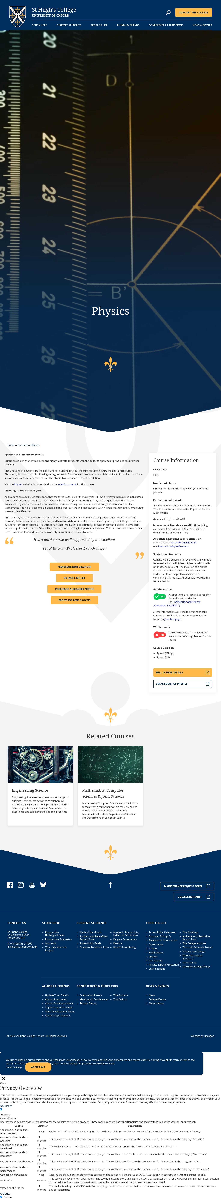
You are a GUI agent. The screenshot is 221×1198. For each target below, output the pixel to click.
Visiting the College (193, 951)
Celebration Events (91, 995)
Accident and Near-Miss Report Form (93, 938)
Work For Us (189, 962)
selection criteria (67, 484)
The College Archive (194, 943)
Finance (117, 943)
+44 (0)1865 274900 (21, 943)
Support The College (193, 12)
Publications (156, 952)
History (153, 948)
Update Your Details (57, 995)
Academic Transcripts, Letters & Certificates (126, 934)
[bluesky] (43, 887)
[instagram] (21, 887)
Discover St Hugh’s (160, 936)
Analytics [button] (5, 1193)
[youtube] (32, 887)
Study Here (39, 25)
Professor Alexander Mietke (74, 589)
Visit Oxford (120, 999)
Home (11, 445)
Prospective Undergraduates (54, 934)
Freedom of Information (163, 940)
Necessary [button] (6, 1106)
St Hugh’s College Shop (196, 966)
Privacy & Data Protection (164, 964)
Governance (156, 944)
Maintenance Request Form (183, 886)
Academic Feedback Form (94, 947)
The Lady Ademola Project (56, 949)
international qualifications (173, 546)
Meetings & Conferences (94, 999)
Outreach (50, 943)
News (152, 995)
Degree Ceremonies (125, 939)
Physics (18, 484)
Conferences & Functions (166, 25)
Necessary (5, 1114)
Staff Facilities (157, 968)
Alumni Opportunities (58, 1015)
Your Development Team (59, 1011)
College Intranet (190, 896)
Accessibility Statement (162, 932)
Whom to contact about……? (192, 957)
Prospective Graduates (58, 939)
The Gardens (120, 995)
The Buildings (190, 932)
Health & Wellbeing (124, 947)
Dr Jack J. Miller (74, 578)
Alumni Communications (59, 1003)
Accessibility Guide (90, 943)
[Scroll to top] (110, 885)
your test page (172, 619)
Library (153, 956)
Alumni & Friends (128, 25)
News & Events (202, 25)
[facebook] (10, 887)
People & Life (99, 25)
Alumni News (156, 1003)
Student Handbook (91, 932)
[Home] (17, 26)
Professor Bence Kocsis (74, 600)
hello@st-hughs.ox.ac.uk (23, 946)
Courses (22, 445)
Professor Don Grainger (74, 566)
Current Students (68, 25)
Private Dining (88, 1003)
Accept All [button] (38, 1067)
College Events (157, 999)
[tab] (168, 12)
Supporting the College (59, 1007)
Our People (155, 960)
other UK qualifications (184, 542)
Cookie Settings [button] (14, 1067)
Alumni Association (56, 999)
